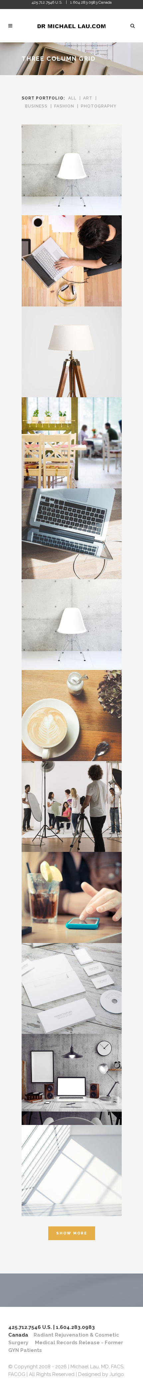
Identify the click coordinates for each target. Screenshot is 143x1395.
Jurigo (116, 1374)
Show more (71, 1233)
